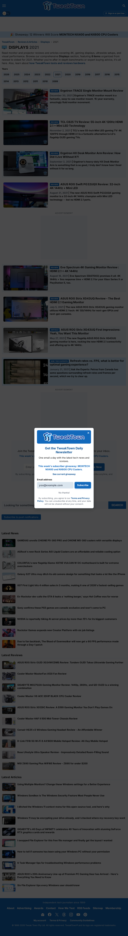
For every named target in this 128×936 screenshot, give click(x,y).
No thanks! (64, 492)
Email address (44, 479)
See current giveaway (64, 474)
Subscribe (83, 485)
